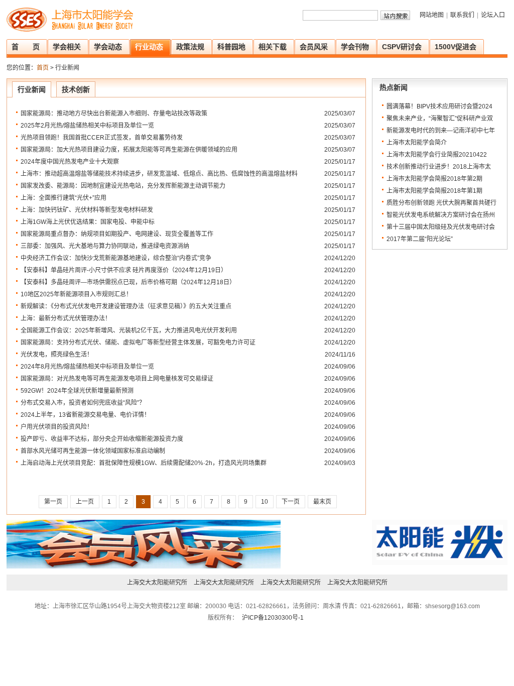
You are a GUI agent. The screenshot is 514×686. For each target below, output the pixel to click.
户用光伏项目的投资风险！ (57, 426)
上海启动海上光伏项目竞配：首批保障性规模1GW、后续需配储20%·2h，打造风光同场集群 (144, 463)
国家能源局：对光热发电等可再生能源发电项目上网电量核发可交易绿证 (117, 378)
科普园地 (231, 47)
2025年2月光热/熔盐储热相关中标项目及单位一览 (87, 125)
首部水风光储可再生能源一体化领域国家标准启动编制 (93, 450)
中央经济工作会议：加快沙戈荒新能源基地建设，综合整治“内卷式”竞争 (116, 258)
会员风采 (314, 47)
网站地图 (432, 15)
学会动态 (108, 47)
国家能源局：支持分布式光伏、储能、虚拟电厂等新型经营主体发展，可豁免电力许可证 (138, 342)
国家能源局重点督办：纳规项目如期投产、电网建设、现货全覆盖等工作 (117, 234)
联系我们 (462, 15)
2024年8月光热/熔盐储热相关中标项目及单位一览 (87, 366)
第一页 (53, 501)
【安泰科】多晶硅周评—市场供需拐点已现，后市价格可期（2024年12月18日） (128, 282)
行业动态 (149, 47)
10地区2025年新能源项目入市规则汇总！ (76, 294)
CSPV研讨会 (402, 47)
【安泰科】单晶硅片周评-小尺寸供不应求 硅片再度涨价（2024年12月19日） (124, 270)
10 (264, 501)
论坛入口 (493, 15)
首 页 (26, 47)
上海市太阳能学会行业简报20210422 (437, 154)
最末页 (322, 501)
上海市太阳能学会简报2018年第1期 (434, 190)
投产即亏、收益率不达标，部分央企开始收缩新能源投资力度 (102, 438)
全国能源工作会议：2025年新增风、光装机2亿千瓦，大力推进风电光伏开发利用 (129, 330)
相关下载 (273, 47)
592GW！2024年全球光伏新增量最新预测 (77, 390)
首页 (43, 67)
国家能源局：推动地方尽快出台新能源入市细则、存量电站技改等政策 (114, 113)
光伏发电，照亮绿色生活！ (57, 354)
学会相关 (67, 47)
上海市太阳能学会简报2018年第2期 (434, 178)
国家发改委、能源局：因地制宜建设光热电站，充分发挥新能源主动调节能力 (123, 185)
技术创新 (76, 89)
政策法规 (190, 47)
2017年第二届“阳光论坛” (420, 239)
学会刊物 (355, 47)
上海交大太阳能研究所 (157, 582)
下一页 (291, 501)
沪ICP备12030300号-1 (272, 617)
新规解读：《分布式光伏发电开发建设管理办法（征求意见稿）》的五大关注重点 (126, 306)
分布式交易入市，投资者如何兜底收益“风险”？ (83, 402)
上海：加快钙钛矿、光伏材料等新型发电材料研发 (87, 209)
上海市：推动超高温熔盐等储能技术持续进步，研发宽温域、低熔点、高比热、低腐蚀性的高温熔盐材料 (159, 173)
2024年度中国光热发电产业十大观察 (70, 161)
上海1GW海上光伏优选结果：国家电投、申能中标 (88, 221)
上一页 (85, 501)
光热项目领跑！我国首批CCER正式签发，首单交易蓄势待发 (102, 137)
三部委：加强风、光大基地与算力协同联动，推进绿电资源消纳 (105, 246)
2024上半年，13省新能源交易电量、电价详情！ (85, 414)
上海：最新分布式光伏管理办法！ (66, 318)
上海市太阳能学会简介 (417, 142)
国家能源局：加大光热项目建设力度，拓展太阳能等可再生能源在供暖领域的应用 (129, 149)
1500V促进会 (455, 47)
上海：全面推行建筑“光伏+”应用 (63, 197)
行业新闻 (32, 89)
